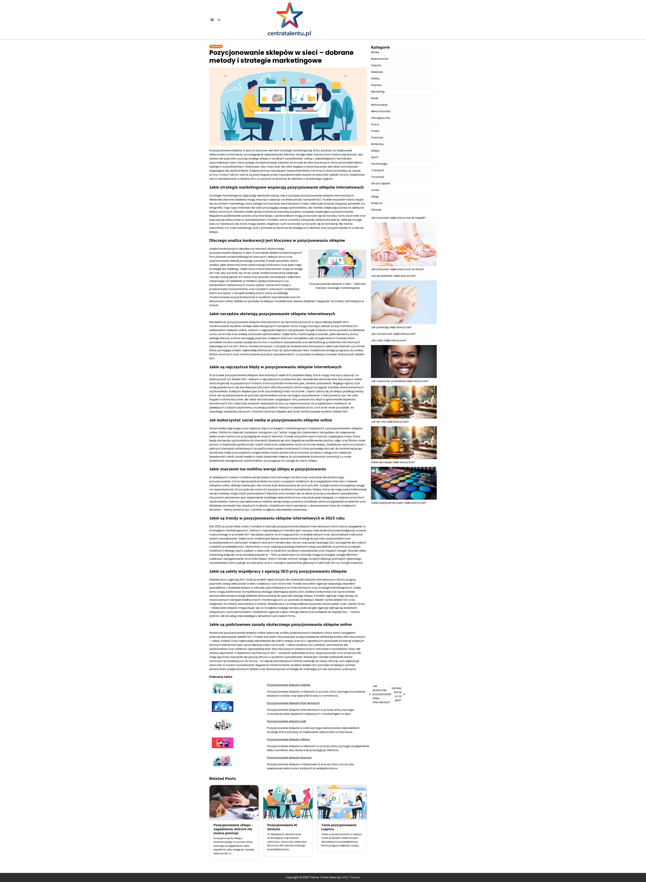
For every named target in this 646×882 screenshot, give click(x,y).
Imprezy (376, 85)
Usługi (375, 197)
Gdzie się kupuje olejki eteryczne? (393, 462)
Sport (374, 157)
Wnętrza (376, 203)
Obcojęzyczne (380, 118)
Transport (377, 170)
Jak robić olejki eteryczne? (388, 341)
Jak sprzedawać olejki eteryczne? (393, 276)
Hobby (375, 78)
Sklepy (375, 151)
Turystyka (377, 177)
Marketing (216, 46)
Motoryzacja (379, 105)
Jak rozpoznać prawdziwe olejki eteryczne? (399, 381)
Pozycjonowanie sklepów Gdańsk (288, 685)
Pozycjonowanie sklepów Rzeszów (289, 758)
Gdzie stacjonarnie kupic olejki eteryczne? (398, 503)
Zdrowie (376, 210)
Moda (374, 98)
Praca (375, 124)
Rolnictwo (377, 144)
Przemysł (377, 137)
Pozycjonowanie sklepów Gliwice (288, 739)
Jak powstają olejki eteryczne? (391, 327)
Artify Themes (350, 877)
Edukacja (377, 72)
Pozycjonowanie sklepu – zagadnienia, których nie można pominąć (233, 829)
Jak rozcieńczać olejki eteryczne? (393, 334)
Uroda (375, 190)
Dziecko (376, 65)
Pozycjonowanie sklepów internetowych (293, 703)
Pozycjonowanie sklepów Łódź (286, 721)
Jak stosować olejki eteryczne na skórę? (397, 269)
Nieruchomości (381, 111)
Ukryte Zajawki (380, 183)
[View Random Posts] (211, 19)
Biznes (375, 52)
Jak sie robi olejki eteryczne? (390, 422)
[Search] (219, 19)
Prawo (375, 131)
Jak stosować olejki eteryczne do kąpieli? (398, 218)
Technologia (379, 164)
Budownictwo (380, 59)
